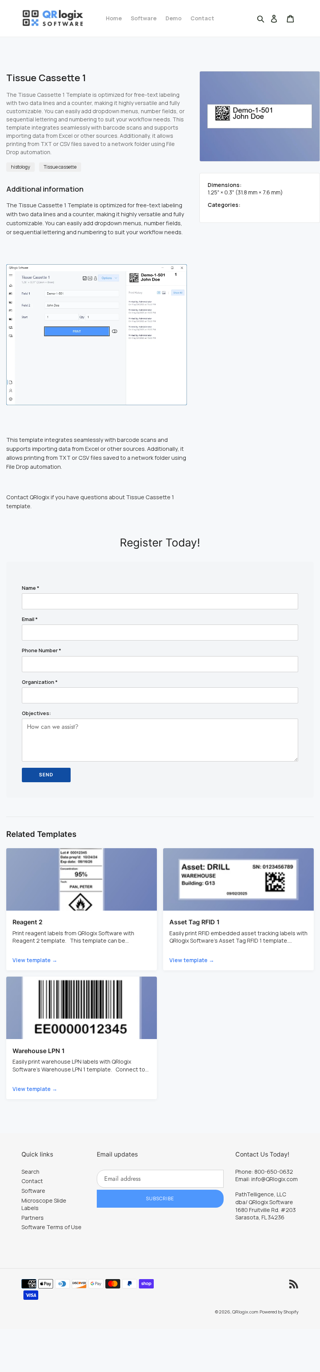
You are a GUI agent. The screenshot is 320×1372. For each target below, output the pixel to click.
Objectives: (36, 713)
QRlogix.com (245, 1312)
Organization (40, 681)
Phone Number (41, 650)
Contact (32, 1181)
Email (30, 619)
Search (30, 1171)
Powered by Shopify (279, 1312)
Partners (32, 1217)
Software (33, 1190)
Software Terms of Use (51, 1227)
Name (30, 587)
